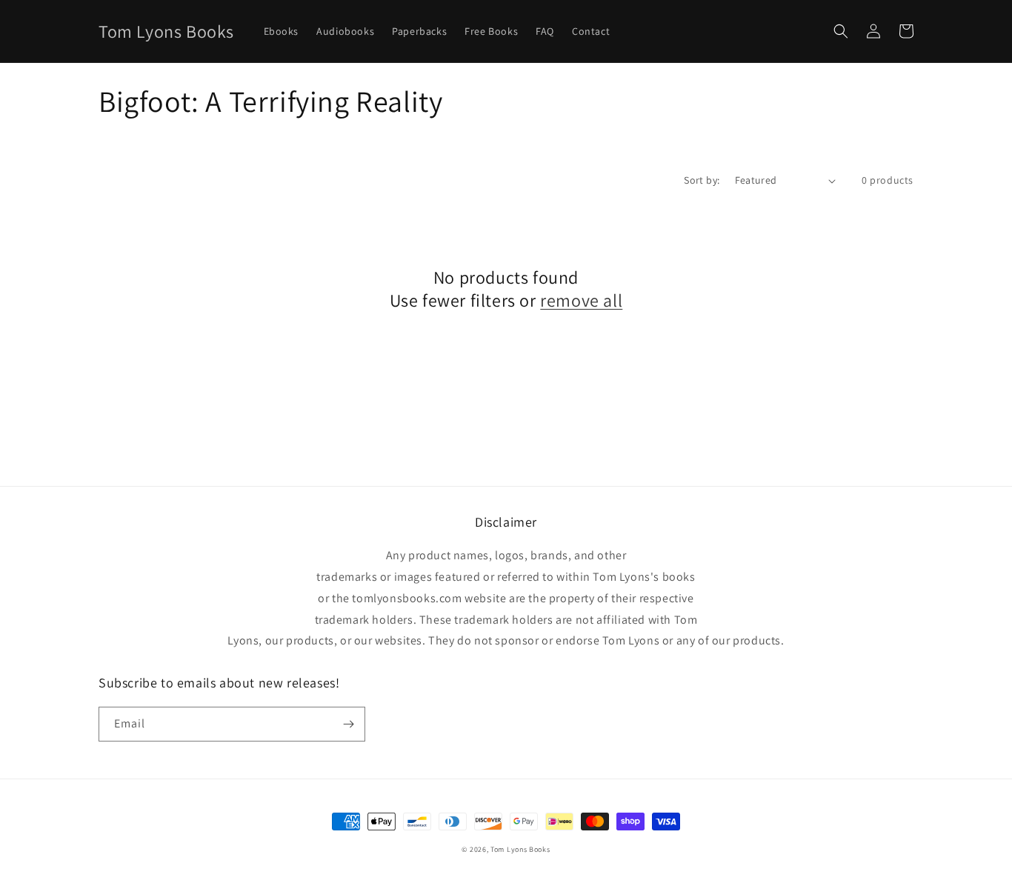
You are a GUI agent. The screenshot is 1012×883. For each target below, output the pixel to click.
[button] (841, 31)
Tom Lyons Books (520, 849)
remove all (581, 300)
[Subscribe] (348, 724)
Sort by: (701, 180)
